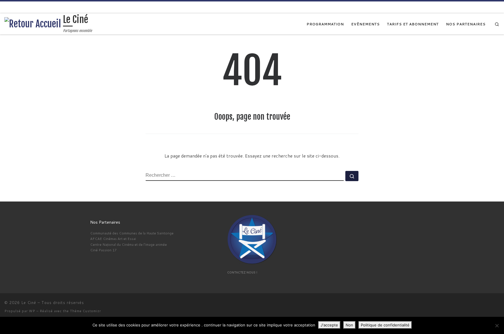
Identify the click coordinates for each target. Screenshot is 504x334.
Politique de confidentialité (385, 325)
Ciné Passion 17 (103, 250)
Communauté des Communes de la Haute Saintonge (132, 233)
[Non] (497, 325)
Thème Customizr (85, 311)
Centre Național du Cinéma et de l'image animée (128, 244)
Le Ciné (28, 302)
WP (32, 311)
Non (349, 325)
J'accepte (329, 325)
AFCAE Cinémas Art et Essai (113, 238)
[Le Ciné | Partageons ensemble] (32, 23)
